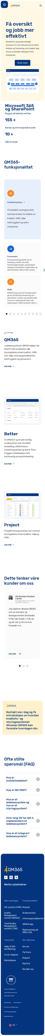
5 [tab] (21, 314)
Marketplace (10, 960)
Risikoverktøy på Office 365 (30, 931)
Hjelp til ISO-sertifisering (10, 947)
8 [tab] (33, 314)
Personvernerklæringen (11, 1007)
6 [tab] (25, 314)
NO (14, 1025)
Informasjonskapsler (10, 1011)
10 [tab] (40, 314)
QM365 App (27, 924)
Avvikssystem (28, 913)
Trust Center (17, 1002)
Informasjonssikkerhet (33, 918)
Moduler (26, 907)
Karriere (26, 963)
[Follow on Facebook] (6, 877)
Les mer (8, 366)
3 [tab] (14, 314)
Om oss (25, 946)
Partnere (26, 952)
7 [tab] (29, 314)
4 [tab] (18, 314)
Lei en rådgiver (11, 954)
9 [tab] (37, 314)
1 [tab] (6, 314)
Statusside (7, 1002)
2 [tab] (10, 314)
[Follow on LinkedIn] (16, 877)
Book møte (22, 63)
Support (26, 958)
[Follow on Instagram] (11, 877)
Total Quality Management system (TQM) (10, 926)
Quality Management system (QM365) (12, 915)
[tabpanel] (22, 274)
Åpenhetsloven (8, 1016)
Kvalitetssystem (14, 202)
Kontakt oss (28, 969)
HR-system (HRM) (13, 907)
